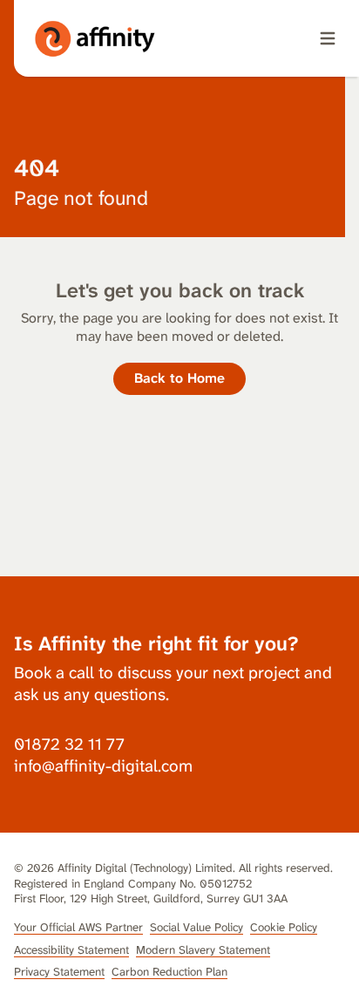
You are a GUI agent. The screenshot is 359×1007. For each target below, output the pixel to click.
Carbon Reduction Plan (169, 971)
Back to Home (179, 378)
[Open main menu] (327, 38)
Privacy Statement (59, 971)
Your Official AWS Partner (78, 927)
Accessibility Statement (71, 949)
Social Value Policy (196, 927)
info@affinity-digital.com (103, 766)
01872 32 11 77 (69, 744)
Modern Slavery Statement (203, 949)
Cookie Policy (283, 927)
